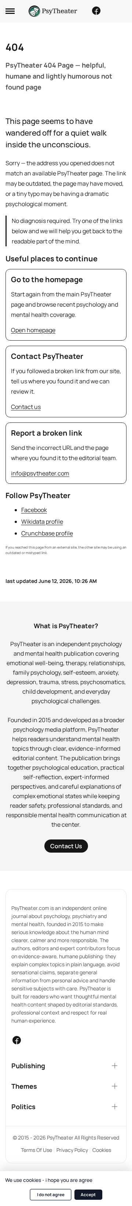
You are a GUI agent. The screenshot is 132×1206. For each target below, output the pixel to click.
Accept (88, 1194)
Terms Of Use (36, 1149)
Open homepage (33, 330)
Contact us (26, 407)
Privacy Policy (72, 1149)
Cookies (101, 1149)
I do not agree (51, 1194)
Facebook (34, 510)
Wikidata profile (42, 521)
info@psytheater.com (40, 473)
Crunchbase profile (47, 533)
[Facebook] (96, 10)
